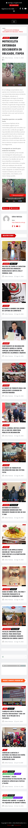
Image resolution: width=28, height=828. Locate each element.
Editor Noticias (9, 58)
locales (6, 208)
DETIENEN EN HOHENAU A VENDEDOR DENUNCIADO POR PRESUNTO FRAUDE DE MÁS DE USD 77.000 (14, 511)
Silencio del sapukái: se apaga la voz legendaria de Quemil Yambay (14, 801)
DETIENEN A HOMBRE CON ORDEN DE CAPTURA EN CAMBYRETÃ (13, 309)
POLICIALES (15, 208)
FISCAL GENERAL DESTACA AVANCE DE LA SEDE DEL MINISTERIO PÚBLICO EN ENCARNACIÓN (13, 430)
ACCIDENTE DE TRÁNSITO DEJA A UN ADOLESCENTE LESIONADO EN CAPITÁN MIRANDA (14, 390)
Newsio (9, 825)
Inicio (3, 28)
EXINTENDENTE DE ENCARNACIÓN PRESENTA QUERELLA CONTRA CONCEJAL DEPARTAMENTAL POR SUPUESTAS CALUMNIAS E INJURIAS (14, 349)
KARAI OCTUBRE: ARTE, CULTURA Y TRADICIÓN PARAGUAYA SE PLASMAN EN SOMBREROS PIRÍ (13, 594)
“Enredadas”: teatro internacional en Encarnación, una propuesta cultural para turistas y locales (14, 780)
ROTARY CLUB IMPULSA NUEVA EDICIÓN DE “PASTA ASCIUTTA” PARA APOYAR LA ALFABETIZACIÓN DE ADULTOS (14, 553)
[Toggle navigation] (14, 21)
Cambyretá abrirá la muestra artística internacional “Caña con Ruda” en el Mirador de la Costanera (13, 714)
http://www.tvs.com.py (18, 222)
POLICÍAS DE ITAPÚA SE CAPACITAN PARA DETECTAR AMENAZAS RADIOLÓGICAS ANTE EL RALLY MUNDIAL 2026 (14, 270)
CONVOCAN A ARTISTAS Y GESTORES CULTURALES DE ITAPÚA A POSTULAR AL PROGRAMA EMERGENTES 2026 (13, 756)
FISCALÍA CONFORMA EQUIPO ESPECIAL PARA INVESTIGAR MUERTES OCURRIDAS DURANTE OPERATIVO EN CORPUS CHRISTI (12, 635)
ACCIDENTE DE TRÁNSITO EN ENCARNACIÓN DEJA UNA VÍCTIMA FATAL (13, 470)
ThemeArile (17, 825)
